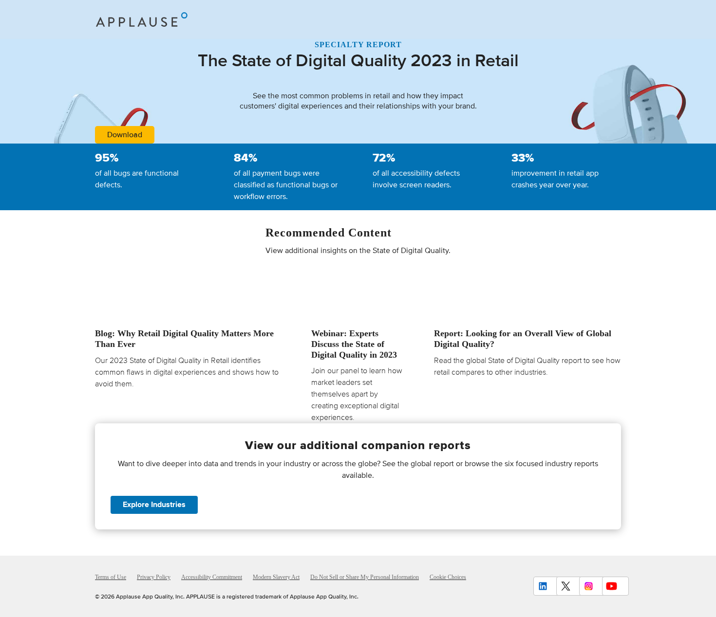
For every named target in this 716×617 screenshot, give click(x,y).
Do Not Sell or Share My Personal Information (364, 577)
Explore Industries (154, 504)
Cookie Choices (448, 577)
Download (124, 135)
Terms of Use (110, 577)
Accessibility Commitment (211, 577)
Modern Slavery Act (276, 577)
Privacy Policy (153, 577)
